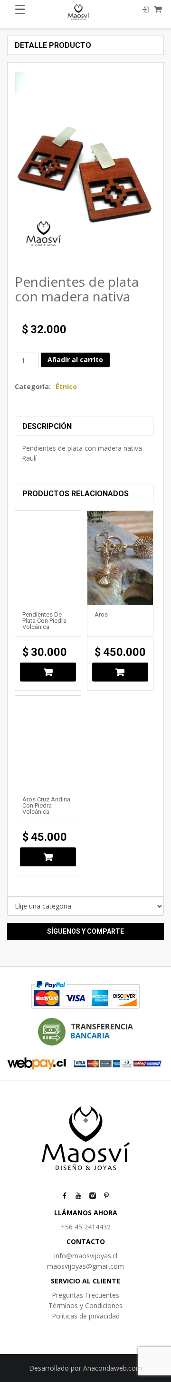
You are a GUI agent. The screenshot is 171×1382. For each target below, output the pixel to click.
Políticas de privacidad (86, 1315)
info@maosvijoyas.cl (85, 1255)
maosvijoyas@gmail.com (85, 1266)
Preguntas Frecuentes (85, 1295)
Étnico (66, 386)
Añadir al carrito (75, 359)
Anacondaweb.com (112, 1368)
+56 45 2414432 (86, 1226)
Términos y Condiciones (85, 1305)
